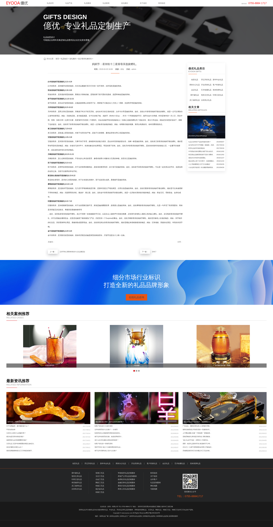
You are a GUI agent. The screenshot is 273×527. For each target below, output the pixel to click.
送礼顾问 (72, 59)
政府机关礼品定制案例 (126, 479)
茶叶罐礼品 (194, 95)
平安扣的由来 (48, 430)
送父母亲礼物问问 (85, 59)
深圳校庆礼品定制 (149, 516)
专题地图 (153, 489)
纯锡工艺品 (100, 486)
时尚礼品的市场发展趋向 (196, 148)
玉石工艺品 (100, 476)
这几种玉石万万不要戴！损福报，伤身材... (201, 145)
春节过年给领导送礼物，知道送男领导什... (137, 437)
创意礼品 (194, 80)
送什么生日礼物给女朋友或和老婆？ (137, 440)
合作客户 (153, 479)
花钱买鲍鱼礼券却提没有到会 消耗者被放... (225, 437)
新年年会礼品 (218, 80)
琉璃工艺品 (100, 473)
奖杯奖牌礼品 (218, 90)
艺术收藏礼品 (206, 90)
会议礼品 (194, 90)
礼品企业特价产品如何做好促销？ (199, 142)
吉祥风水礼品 (206, 100)
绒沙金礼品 (100, 489)
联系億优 (153, 473)
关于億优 (153, 476)
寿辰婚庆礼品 (77, 482)
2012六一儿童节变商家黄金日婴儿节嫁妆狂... (225, 447)
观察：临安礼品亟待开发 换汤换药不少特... (225, 444)
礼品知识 (64, 59)
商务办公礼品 (195, 85)
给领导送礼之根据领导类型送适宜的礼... (137, 433)
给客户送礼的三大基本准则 (137, 426)
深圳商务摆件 (173, 516)
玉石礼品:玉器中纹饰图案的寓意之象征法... (48, 444)
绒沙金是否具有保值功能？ (48, 437)
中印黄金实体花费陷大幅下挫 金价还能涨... (201, 151)
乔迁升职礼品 (206, 80)
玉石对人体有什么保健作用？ (48, 433)
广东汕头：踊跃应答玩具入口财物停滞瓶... (225, 426)
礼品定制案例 (155, 482)
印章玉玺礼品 (218, 95)
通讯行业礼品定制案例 (126, 486)
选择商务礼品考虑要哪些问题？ (48, 440)
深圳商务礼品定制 (162, 516)
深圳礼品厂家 (103, 516)
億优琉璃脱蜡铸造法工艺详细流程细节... (48, 451)
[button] (134, 371)
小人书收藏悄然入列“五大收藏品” (199, 164)
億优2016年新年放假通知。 (197, 158)
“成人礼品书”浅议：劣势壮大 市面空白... (225, 440)
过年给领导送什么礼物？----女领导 (137, 430)
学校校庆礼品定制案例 (126, 473)
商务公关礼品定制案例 (126, 489)
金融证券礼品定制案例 (126, 482)
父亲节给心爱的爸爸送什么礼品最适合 (72, 252)
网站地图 (153, 486)
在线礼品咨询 (136, 297)
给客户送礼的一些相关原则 (137, 444)
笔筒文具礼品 (206, 95)
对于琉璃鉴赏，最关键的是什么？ (48, 426)
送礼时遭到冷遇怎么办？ (48, 447)
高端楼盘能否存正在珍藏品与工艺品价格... (225, 451)
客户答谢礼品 (218, 85)
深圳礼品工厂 (124, 516)
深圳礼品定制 (114, 516)
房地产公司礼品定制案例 (127, 476)
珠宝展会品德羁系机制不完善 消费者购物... (201, 154)
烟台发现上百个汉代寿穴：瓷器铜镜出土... (202, 161)
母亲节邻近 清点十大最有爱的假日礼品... (137, 447)
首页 (57, 59)
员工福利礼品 (195, 100)
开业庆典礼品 (206, 85)
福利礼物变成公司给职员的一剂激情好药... (225, 430)
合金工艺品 (100, 479)
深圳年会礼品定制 (136, 516)
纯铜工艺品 (100, 492)
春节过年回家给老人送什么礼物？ (137, 451)
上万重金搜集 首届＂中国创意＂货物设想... (225, 433)
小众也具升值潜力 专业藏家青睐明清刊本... (201, 167)
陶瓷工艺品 (100, 482)
